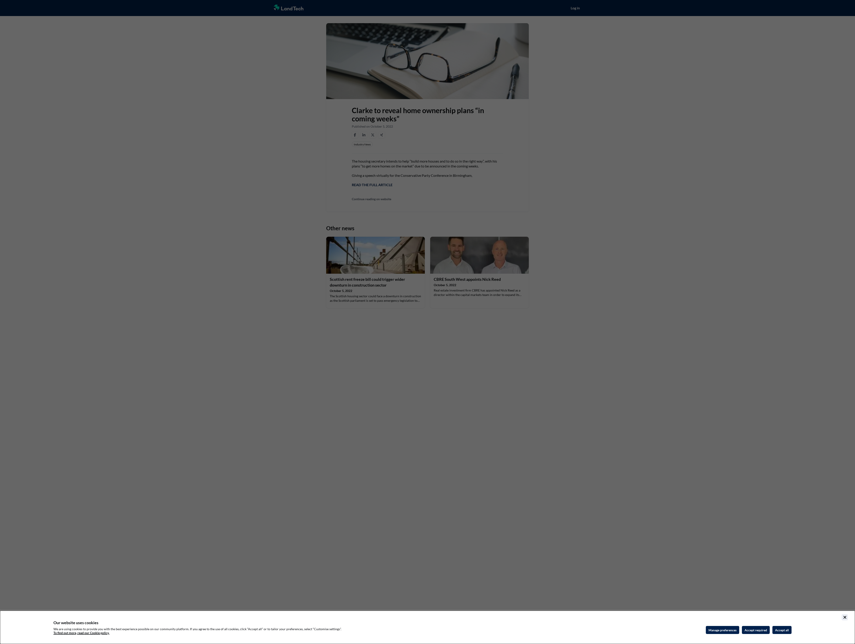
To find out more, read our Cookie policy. (81, 633)
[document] (427, 627)
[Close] (845, 617)
